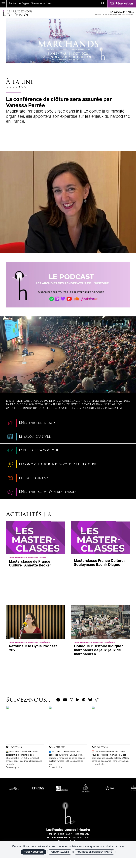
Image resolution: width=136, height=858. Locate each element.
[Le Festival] (68, 284)
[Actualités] (49, 514)
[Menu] (3, 3)
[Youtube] (65, 700)
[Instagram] (71, 700)
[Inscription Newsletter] (97, 700)
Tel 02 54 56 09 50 (56, 837)
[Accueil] (17, 13)
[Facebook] (58, 700)
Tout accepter (33, 852)
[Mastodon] (83, 700)
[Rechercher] (102, 3)
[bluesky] (90, 700)
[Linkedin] (77, 700)
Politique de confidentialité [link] (94, 852)
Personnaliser (60, 852)
